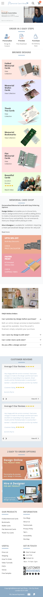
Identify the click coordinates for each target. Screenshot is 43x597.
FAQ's (4, 566)
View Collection (8, 72)
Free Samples (6, 573)
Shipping (5, 556)
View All (34, 399)
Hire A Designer (8, 225)
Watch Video (9, 190)
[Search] (33, 3)
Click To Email (30, 552)
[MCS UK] (18, 3)
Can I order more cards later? (14, 340)
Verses (4, 570)
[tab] (21, 319)
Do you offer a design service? (14, 345)
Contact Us (29, 558)
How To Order (7, 559)
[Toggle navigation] (3, 3)
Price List (5, 552)
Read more (6, 232)
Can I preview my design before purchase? (19, 319)
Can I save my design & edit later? (15, 335)
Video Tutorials (7, 563)
